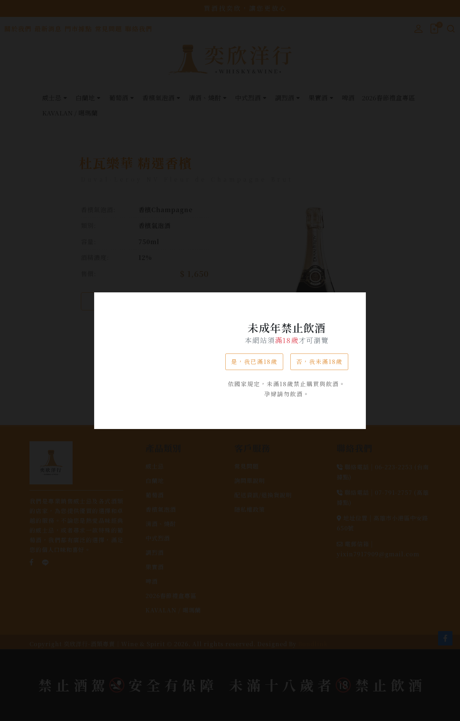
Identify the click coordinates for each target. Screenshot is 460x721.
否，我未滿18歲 (319, 361)
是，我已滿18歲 (254, 361)
